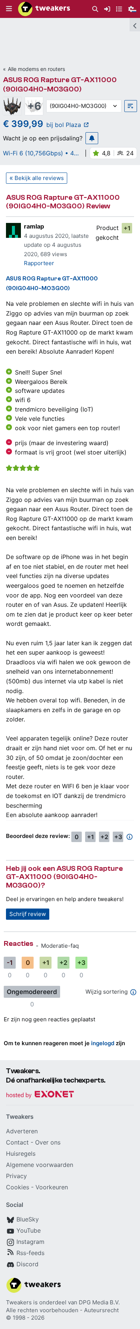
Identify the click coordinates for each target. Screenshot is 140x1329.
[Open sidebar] (135, 24)
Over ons (47, 1142)
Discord (27, 1264)
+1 (127, 228)
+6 (34, 106)
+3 (118, 837)
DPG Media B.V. (99, 1302)
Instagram (30, 1241)
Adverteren (22, 1131)
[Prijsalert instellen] (91, 138)
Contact (17, 1142)
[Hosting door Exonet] (40, 1095)
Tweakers (19, 1302)
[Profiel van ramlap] (13, 230)
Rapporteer (39, 263)
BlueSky (27, 1219)
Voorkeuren (51, 1187)
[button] (9, 9)
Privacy (16, 1176)
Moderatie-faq (60, 945)
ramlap (34, 226)
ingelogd (102, 1043)
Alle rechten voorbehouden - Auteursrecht (62, 1310)
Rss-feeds (30, 1253)
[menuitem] (95, 9)
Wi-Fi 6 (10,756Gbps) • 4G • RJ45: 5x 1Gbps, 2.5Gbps (42, 153)
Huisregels (20, 1153)
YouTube (28, 1230)
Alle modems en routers (36, 69)
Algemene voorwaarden (39, 1164)
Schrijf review (27, 913)
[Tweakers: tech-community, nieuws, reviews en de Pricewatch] (44, 9)
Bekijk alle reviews (39, 177)
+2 (104, 837)
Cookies (17, 1187)
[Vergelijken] (130, 106)
